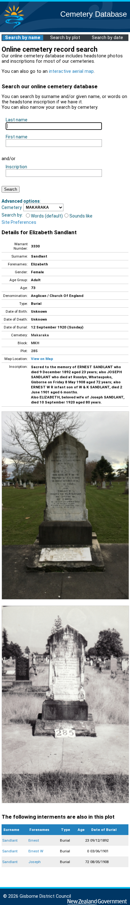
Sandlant (10, 840)
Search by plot (65, 37)
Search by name (22, 37)
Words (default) (47, 215)
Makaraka (40, 335)
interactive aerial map (71, 71)
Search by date (107, 37)
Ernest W (35, 851)
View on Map (42, 359)
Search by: (12, 215)
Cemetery (12, 207)
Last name (16, 119)
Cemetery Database (93, 14)
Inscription (16, 166)
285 (34, 351)
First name (16, 136)
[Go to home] (14, 28)
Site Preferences (19, 222)
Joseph (34, 862)
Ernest (33, 840)
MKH (35, 343)
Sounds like (80, 215)
